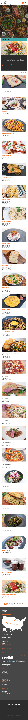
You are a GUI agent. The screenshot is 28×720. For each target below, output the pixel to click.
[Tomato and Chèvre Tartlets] (14, 81)
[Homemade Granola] (14, 235)
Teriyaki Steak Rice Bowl (7, 484)
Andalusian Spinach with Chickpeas (10, 353)
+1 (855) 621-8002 (5, 648)
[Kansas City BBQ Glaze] (14, 564)
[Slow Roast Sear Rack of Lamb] (14, 388)
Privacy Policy (19, 711)
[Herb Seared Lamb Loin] (14, 432)
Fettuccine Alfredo (6, 221)
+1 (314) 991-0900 (5, 681)
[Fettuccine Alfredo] (14, 213)
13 (17, 603)
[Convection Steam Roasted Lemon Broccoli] (14, 520)
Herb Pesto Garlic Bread (7, 506)
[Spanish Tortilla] (14, 301)
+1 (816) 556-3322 (5, 688)
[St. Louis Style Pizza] (14, 410)
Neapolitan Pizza (6, 462)
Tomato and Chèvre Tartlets (8, 89)
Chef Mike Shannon (6, 91)
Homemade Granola (6, 243)
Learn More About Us (6, 614)
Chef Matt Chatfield (6, 267)
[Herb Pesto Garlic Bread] (14, 498)
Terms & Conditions (9, 711)
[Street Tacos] (14, 103)
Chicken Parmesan (6, 155)
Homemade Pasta (6, 199)
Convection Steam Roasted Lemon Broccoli (12, 528)
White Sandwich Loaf (7, 265)
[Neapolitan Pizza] (14, 454)
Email (10, 638)
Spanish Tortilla (6, 309)
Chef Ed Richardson (6, 376)
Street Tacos (5, 111)
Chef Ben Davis (5, 113)
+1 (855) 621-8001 (5, 644)
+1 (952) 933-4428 (5, 674)
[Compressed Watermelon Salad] (14, 586)
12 (14, 603)
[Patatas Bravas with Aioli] (14, 323)
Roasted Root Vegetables (8, 133)
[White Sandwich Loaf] (14, 257)
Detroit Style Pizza (6, 375)
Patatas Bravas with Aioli (8, 331)
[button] (23, 3)
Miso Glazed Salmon (7, 177)
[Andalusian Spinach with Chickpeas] (14, 345)
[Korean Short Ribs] (14, 542)
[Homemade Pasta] (14, 191)
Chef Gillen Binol (6, 201)
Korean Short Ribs (6, 550)
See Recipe (7, 65)
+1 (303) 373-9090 (5, 668)
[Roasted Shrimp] (14, 279)
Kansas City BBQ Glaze (7, 572)
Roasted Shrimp (5, 287)
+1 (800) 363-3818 (5, 638)
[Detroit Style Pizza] (14, 367)
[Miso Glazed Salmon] (14, 169)
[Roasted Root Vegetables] (14, 125)
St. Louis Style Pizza (6, 419)
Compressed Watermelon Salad (9, 594)
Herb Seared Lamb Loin (7, 441)
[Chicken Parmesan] (14, 147)
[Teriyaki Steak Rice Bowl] (14, 476)
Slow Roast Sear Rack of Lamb (9, 397)
